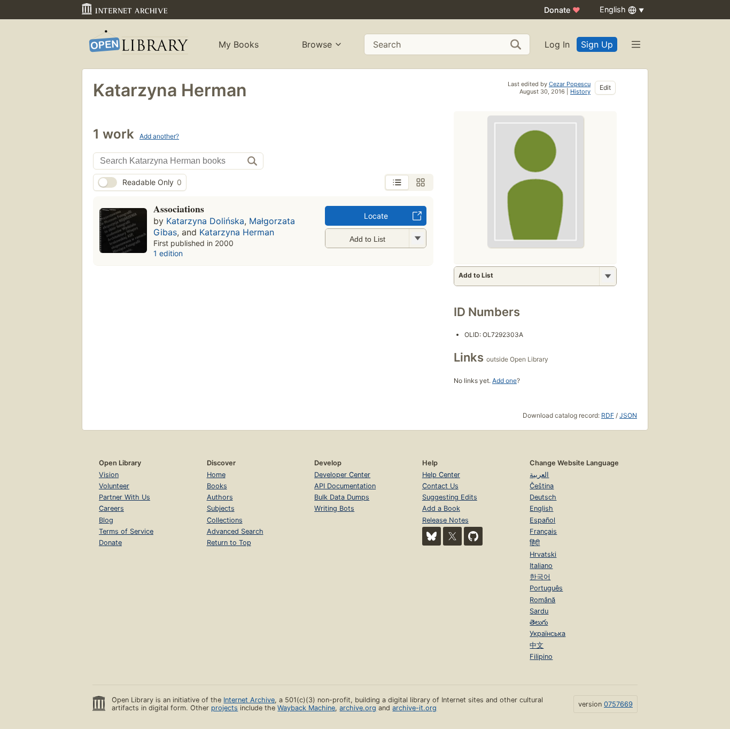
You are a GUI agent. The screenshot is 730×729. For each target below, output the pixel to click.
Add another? (159, 136)
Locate (376, 215)
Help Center (441, 475)
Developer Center (342, 475)
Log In (557, 44)
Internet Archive (249, 700)
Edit (605, 87)
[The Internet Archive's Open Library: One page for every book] (137, 44)
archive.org (357, 708)
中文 (536, 645)
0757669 (618, 704)
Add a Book (441, 508)
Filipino (541, 657)
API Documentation (345, 486)
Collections (225, 520)
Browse (317, 44)
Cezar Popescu (570, 84)
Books (217, 486)
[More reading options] (607, 276)
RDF (607, 415)
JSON (628, 415)
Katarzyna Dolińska (205, 221)
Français (543, 531)
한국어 (540, 577)
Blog (106, 520)
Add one (504, 381)
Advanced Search (235, 531)
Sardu (539, 611)
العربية (539, 475)
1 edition (168, 253)
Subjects (221, 508)
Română (542, 600)
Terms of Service (126, 531)
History (580, 91)
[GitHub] (473, 536)
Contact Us (440, 486)
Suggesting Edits (449, 497)
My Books (239, 44)
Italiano (541, 566)
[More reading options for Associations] (417, 238)
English (541, 508)
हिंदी (535, 543)
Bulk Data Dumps (341, 497)
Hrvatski (543, 554)
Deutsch (543, 497)
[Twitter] (452, 536)
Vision (109, 475)
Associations (178, 209)
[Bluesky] (431, 536)
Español (542, 520)
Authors (220, 497)
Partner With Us (124, 497)
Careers (111, 508)
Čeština (542, 486)
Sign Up (597, 44)
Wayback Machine (306, 708)
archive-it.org (414, 708)
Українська (547, 634)
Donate (562, 9)
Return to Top (229, 543)
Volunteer (114, 486)
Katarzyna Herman (236, 232)
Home (216, 475)
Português (546, 588)
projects (224, 708)
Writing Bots (334, 508)
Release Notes (445, 520)
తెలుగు (539, 622)
